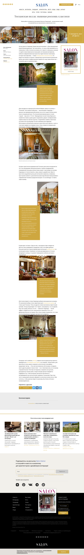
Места (49, 9)
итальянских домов (48, 303)
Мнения (50, 12)
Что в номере (63, 505)
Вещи (53, 9)
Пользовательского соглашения (56, 474)
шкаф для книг (51, 249)
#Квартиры (50, 448)
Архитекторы (43, 9)
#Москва (45, 450)
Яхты (33, 12)
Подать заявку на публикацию (62, 530)
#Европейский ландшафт (68, 448)
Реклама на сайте (24, 530)
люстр (34, 360)
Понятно (63, 552)
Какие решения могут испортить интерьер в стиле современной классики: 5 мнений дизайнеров (32, 436)
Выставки (28, 497)
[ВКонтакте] (37, 387)
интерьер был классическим (44, 55)
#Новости (7, 446)
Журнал (63, 9)
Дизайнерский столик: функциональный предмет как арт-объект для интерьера (12, 436)
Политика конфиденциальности (52, 532)
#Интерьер (26, 445)
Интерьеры (28, 9)
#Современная (56, 448)
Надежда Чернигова (7, 58)
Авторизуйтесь (31, 403)
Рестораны (43, 12)
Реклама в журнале (37, 530)
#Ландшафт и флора (67, 446)
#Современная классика (34, 445)
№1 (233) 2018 (6, 62)
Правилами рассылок (39, 475)
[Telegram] (40, 387)
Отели (37, 12)
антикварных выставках (33, 362)
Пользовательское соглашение (31, 532)
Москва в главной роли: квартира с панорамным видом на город (50, 435)
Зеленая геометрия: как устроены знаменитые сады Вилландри (71, 435)
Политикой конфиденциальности (25, 475)
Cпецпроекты (29, 510)
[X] (33, 387)
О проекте (13, 530)
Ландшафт (35, 9)
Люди (58, 9)
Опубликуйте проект (66, 4)
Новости (21, 9)
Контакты (48, 530)
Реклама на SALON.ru (65, 74)
